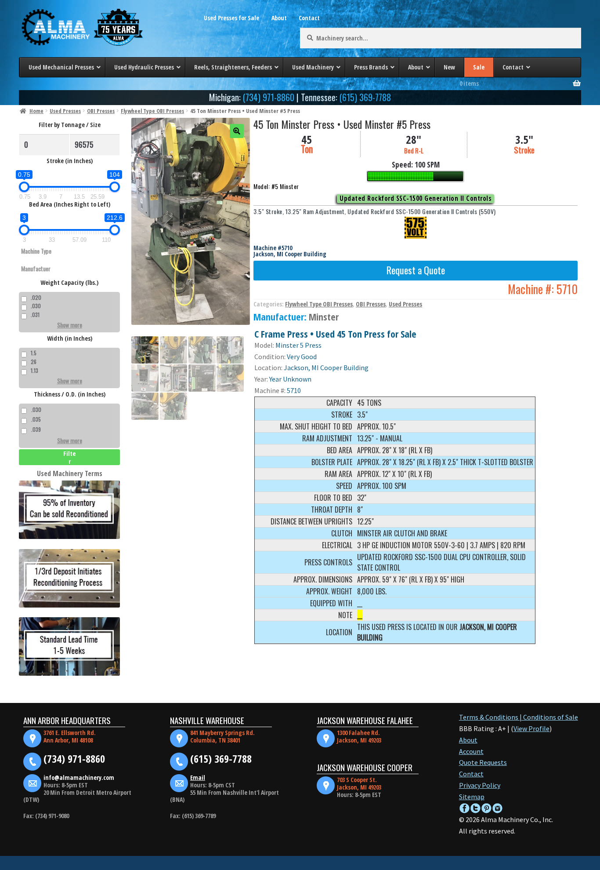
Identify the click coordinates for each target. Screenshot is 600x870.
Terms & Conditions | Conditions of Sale (518, 717)
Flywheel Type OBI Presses (152, 111)
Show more (69, 324)
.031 (35, 314)
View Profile (531, 728)
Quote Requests (483, 762)
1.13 (34, 370)
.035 (36, 419)
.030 (36, 305)
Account (471, 751)
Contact (309, 18)
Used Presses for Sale (231, 18)
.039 (36, 429)
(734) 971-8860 (268, 97)
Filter (69, 457)
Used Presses (65, 111)
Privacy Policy (479, 785)
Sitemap (471, 796)
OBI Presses (101, 111)
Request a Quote (416, 269)
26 (33, 361)
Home (36, 111)
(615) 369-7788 (365, 97)
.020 (36, 297)
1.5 (33, 353)
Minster (324, 316)
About (279, 18)
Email (197, 777)
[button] (237, 131)
